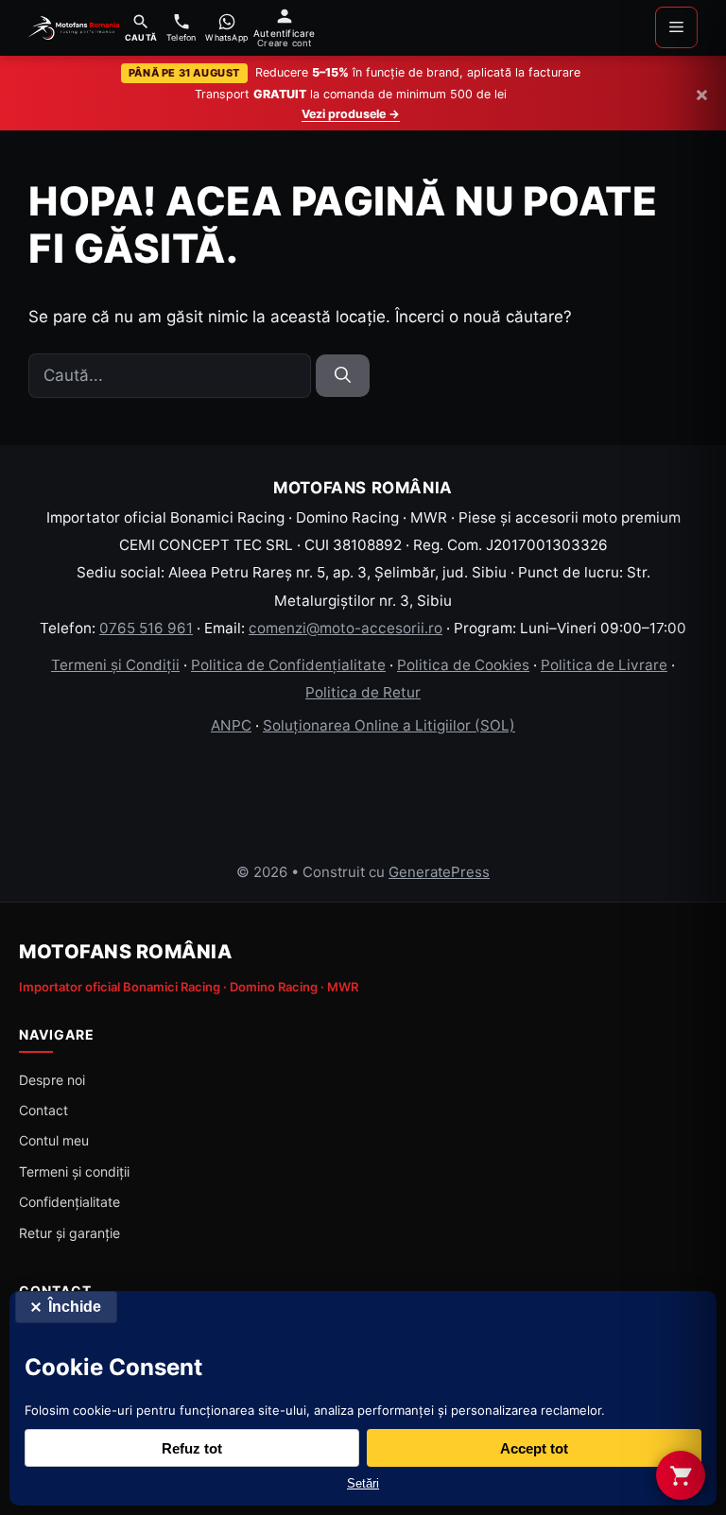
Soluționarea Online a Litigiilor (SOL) (389, 725)
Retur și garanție (69, 1233)
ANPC (231, 725)
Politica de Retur (363, 692)
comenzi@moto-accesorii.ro (345, 628)
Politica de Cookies (463, 665)
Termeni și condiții (74, 1171)
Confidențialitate (69, 1202)
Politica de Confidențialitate (288, 665)
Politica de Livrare (604, 665)
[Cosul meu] (680, 1475)
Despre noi (52, 1080)
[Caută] (343, 376)
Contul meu (54, 1140)
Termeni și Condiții (115, 665)
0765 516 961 (146, 628)
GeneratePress (439, 872)
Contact (43, 1110)
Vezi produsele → (351, 114)
